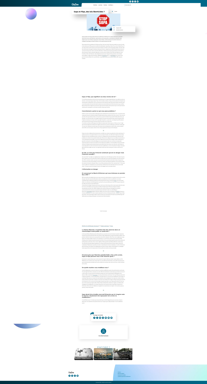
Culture (105, 5)
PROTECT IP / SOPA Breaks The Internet (90, 225)
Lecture (100, 5)
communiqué (89, 191)
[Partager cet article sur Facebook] (94, 318)
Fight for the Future (105, 225)
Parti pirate (104, 55)
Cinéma (95, 5)
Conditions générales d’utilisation (124, 376)
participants (113, 55)
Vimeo (111, 225)
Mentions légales (121, 373)
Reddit (117, 191)
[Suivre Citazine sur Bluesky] (138, 1)
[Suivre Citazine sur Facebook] (130, 1)
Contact (119, 372)
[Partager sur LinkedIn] (103, 318)
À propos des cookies (122, 374)
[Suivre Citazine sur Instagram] (133, 1)
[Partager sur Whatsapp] (97, 318)
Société (115, 11)
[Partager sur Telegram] (106, 318)
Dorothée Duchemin (103, 335)
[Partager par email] (109, 318)
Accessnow (95, 274)
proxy (115, 180)
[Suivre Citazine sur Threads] (135, 1)
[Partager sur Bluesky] (100, 318)
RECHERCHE (128, 5)
